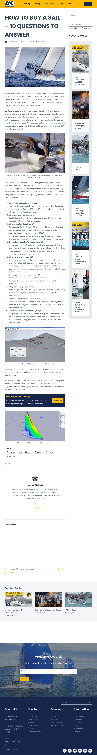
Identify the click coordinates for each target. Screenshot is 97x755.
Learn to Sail (33, 719)
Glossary (31, 728)
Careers (77, 725)
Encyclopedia (33, 725)
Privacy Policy (79, 716)
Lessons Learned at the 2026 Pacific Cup (79, 80)
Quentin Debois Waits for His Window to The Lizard (80, 307)
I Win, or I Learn (78, 168)
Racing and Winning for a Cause (79, 125)
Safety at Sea (33, 716)
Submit (24, 679)
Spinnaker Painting (35, 731)
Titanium (54, 719)
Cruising (26, 4)
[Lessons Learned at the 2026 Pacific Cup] (18, 599)
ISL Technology (57, 722)
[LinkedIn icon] (35, 504)
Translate (86, 28)
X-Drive (54, 716)
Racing (37, 4)
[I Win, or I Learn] (78, 599)
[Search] (81, 4)
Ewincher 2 (78, 731)
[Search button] (90, 15)
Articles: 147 (35, 508)
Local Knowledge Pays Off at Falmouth (79, 211)
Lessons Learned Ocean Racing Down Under (80, 259)
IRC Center (32, 722)
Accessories (49, 4)
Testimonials (79, 728)
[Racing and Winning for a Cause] (48, 599)
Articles (42, 42)
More (70, 4)
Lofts (61, 4)
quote (47, 189)
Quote (88, 4)
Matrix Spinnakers (58, 725)
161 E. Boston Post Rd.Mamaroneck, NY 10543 (14, 729)
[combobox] (78, 15)
